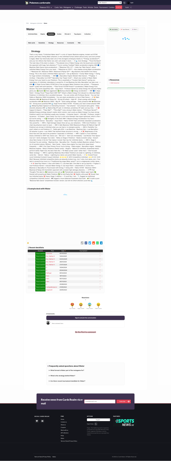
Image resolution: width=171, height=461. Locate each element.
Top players (77, 34)
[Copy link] (82, 243)
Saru (47, 278)
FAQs (62, 435)
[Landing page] (27, 2)
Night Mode (90, 424)
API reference (64, 433)
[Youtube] (42, 421)
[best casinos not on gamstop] (125, 422)
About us (63, 425)
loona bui (49, 253)
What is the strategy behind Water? (62, 376)
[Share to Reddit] (93, 243)
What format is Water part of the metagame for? (67, 370)
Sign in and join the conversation (85, 318)
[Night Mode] (124, 2)
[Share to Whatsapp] (97, 243)
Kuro (47, 276)
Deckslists (42, 43)
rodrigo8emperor (51, 287)
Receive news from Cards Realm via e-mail (62, 401)
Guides (59, 34)
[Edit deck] (100, 254)
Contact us (64, 422)
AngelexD (49, 290)
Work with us (64, 430)
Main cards (31, 43)
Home (62, 419)
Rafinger (49, 273)
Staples (42, 34)
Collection (87, 34)
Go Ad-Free (118, 7)
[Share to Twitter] (90, 243)
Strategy (51, 43)
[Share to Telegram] (101, 243)
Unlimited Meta (32, 34)
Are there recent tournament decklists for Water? (67, 381)
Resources (60, 43)
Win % (135, 29)
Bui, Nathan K (50, 256)
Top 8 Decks (125, 29)
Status (62, 438)
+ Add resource (114, 83)
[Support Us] (37, 421)
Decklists (51, 34)
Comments (70, 43)
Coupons (63, 427)
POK (27, 23)
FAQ (79, 43)
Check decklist (40, 253)
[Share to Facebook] (86, 243)
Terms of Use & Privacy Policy (69, 441)
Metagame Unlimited (36, 23)
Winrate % (68, 34)
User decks (114, 29)
